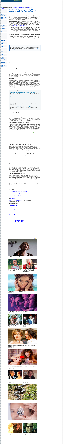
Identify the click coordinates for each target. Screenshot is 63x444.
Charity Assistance (3, 51)
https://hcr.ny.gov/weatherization (26, 156)
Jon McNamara (12, 198)
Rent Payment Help (3, 18)
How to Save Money (3, 66)
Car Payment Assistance (3, 63)
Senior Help (3, 40)
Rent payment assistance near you (15, 207)
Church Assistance (3, 55)
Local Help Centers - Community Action (3, 58)
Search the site (3, 12)
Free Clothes (3, 28)
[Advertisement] (21, 4)
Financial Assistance (3, 15)
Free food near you (12, 209)
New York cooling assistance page (21, 151)
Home (2, 9)
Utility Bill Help (3, 20)
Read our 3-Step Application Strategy (19, 7)
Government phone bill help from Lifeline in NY (19, 191)
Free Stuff (2, 23)
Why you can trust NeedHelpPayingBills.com (16, 200)
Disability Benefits (2, 34)
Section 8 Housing (2, 37)
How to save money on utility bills (16, 193)
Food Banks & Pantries (3, 26)
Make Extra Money (3, 43)
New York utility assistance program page (20, 25)
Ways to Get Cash (3, 46)
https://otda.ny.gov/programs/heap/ (27, 87)
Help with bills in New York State (16, 195)
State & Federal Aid (3, 31)
